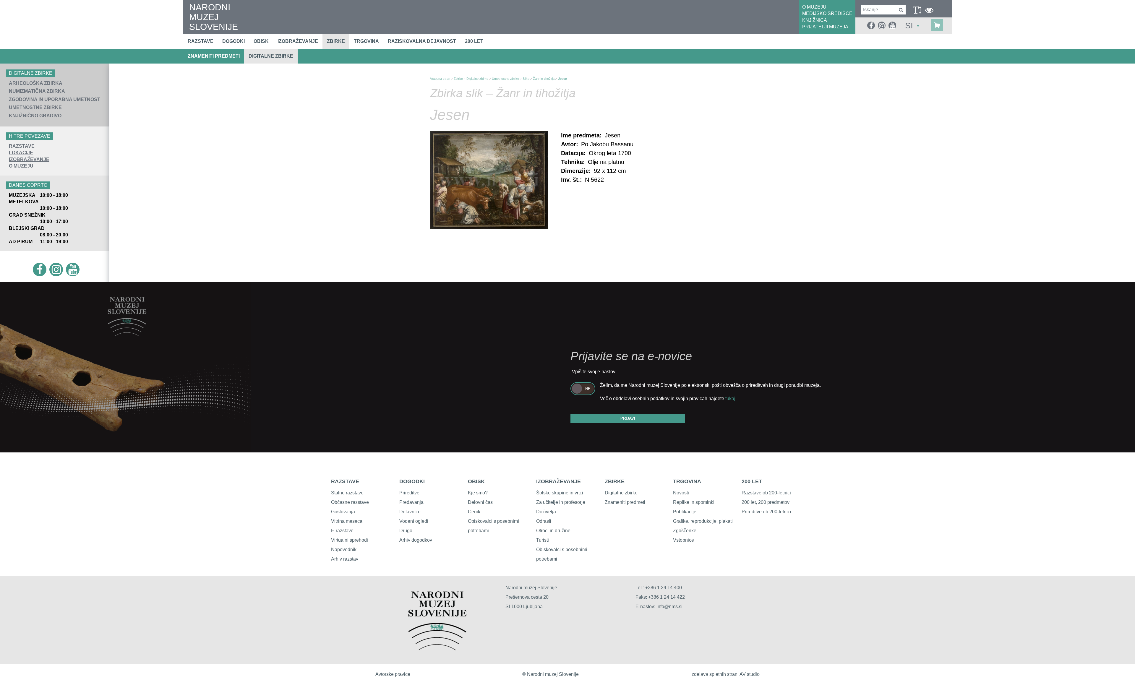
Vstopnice (683, 540)
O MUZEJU (814, 6)
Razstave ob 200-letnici (766, 492)
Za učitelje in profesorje (560, 502)
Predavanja (411, 502)
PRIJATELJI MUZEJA (825, 26)
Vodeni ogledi (413, 521)
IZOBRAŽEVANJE (29, 159)
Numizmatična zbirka (37, 91)
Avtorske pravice (392, 674)
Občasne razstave (350, 502)
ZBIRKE (615, 481)
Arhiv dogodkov (415, 540)
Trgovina (366, 41)
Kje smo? (478, 492)
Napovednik (343, 549)
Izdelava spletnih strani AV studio (725, 674)
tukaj (730, 398)
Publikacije (684, 511)
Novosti (681, 492)
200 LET (752, 481)
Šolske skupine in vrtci (559, 492)
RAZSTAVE (22, 146)
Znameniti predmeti (214, 56)
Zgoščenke (684, 530)
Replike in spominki (693, 502)
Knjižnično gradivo (35, 115)
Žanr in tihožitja (543, 78)
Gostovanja (343, 511)
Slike (526, 78)
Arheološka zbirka (35, 83)
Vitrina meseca (346, 521)
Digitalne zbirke (271, 56)
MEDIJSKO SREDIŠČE (827, 13)
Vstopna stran (440, 78)
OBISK (476, 481)
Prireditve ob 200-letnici (766, 511)
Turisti (542, 540)
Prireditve (409, 492)
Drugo (405, 530)
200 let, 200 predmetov (765, 502)
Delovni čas (480, 502)
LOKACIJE (21, 152)
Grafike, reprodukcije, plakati (703, 521)
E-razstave (342, 530)
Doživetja (546, 511)
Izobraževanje (298, 41)
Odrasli (543, 521)
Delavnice (410, 511)
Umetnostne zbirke (35, 107)
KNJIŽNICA (814, 20)
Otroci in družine (553, 530)
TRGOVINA (687, 481)
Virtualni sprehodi (349, 540)
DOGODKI (412, 481)
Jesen (562, 78)
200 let (474, 41)
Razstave (200, 41)
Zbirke (336, 41)
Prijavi (627, 418)
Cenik (474, 511)
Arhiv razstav (344, 558)
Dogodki (233, 41)
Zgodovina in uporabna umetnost (54, 99)
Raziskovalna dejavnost (422, 41)
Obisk (261, 41)
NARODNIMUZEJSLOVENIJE (213, 17)
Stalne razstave (347, 492)
